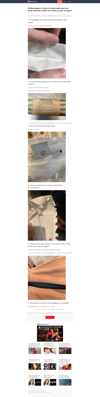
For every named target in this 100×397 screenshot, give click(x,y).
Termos (40, 392)
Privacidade (43, 392)
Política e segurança (35, 392)
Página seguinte (50, 317)
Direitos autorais (48, 392)
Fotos (65, 1)
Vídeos (69, 1)
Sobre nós (30, 392)
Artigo (60, 1)
